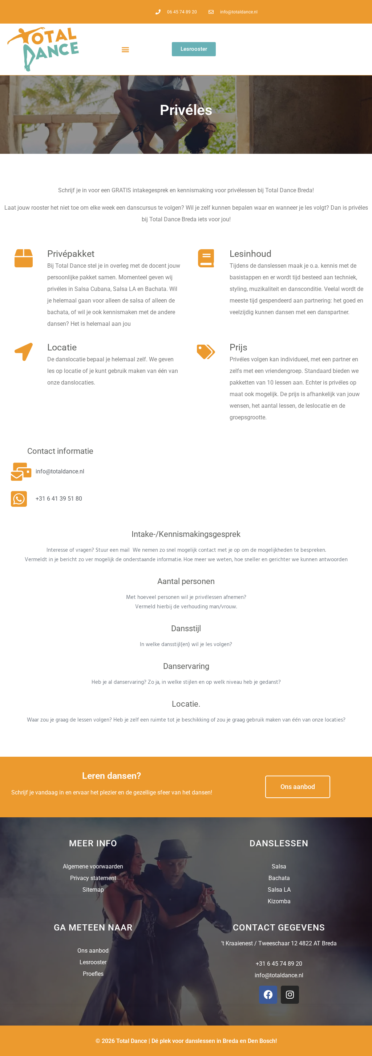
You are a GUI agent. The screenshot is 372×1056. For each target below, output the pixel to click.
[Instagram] (290, 995)
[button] (125, 49)
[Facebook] (268, 995)
